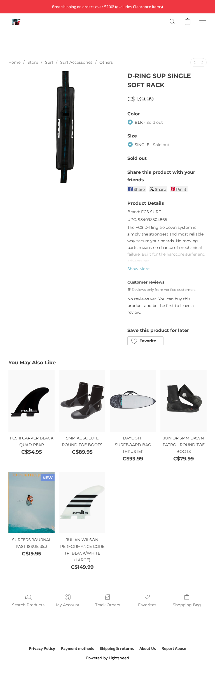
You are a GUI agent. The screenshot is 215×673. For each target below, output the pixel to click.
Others (106, 62)
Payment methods (77, 648)
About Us (147, 648)
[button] (16, 21)
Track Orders (107, 604)
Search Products (28, 604)
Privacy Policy (42, 648)
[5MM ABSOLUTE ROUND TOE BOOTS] (82, 401)
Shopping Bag (187, 604)
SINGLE (152, 144)
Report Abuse (174, 648)
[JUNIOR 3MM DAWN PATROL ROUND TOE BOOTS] (183, 401)
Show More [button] (138, 268)
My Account (68, 604)
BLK (149, 122)
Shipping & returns (117, 648)
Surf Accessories (76, 62)
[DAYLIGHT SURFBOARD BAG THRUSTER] (133, 401)
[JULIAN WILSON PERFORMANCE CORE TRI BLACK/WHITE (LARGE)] (82, 502)
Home (14, 62)
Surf (49, 62)
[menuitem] (194, 62)
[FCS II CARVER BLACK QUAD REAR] (31, 401)
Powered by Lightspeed (107, 657)
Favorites (147, 604)
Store (32, 62)
